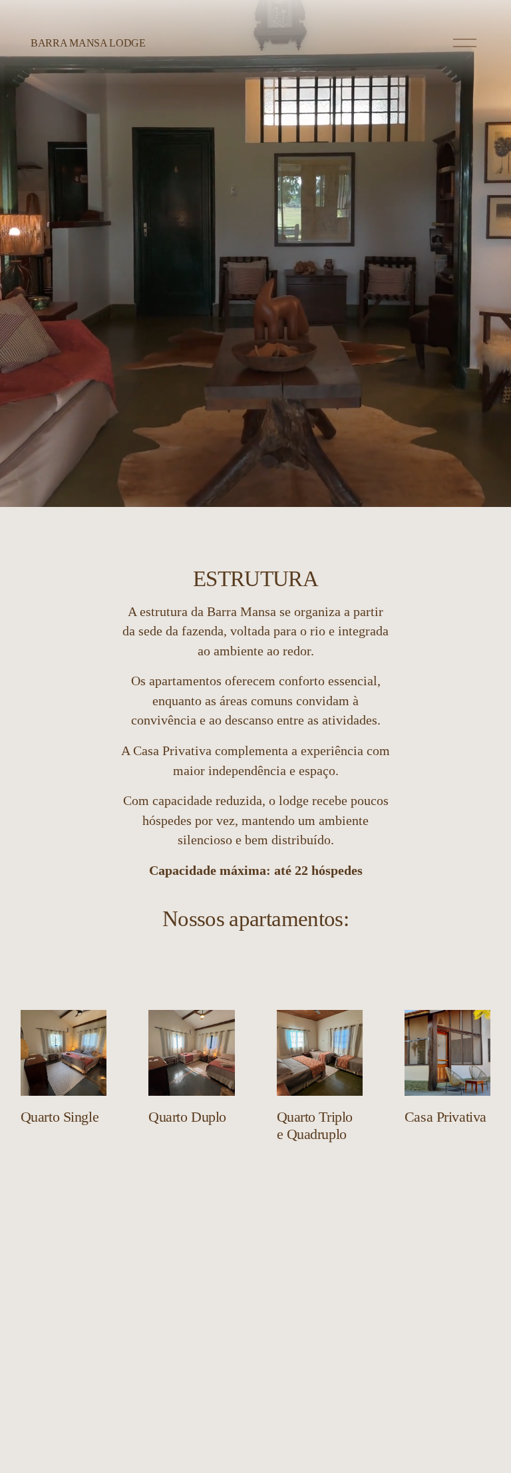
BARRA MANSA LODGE (88, 43)
